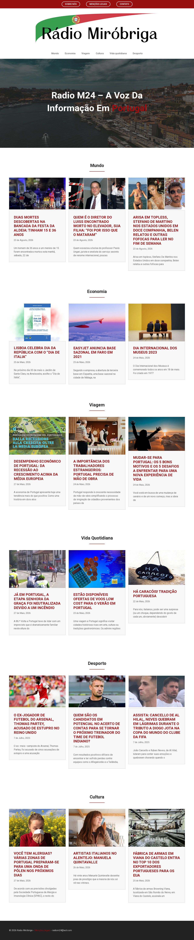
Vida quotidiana (118, 53)
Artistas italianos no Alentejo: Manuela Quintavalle (95, 857)
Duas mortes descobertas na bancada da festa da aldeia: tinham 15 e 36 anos (35, 226)
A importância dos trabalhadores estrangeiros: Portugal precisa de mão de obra (93, 470)
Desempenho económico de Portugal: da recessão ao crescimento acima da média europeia (37, 470)
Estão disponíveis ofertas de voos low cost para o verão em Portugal (94, 601)
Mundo (55, 53)
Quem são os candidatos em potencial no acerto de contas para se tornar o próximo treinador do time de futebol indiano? (96, 728)
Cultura (100, 53)
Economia (70, 53)
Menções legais (98, 4)
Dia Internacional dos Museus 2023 (155, 350)
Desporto (138, 53)
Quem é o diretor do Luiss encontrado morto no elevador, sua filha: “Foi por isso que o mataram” (96, 226)
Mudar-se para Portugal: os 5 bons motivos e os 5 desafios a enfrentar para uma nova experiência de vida (156, 468)
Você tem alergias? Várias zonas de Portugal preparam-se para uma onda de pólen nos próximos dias (36, 864)
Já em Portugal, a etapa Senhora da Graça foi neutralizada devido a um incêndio (37, 601)
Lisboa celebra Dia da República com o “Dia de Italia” (37, 352)
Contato (124, 4)
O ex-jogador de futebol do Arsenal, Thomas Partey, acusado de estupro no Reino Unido (36, 724)
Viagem (86, 53)
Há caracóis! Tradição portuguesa (155, 593)
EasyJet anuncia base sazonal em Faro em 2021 (94, 352)
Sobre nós (71, 4)
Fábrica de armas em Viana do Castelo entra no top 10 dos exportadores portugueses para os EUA (156, 864)
